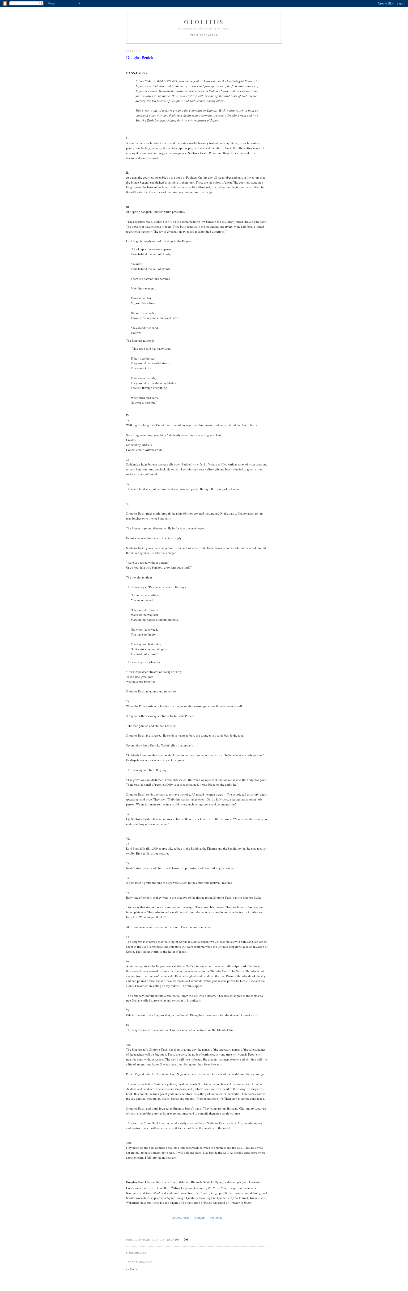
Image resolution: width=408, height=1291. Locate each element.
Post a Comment (140, 1262)
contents (199, 1217)
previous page (181, 1217)
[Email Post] (185, 1239)
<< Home (132, 1269)
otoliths (204, 22)
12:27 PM (173, 1240)
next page (216, 1217)
